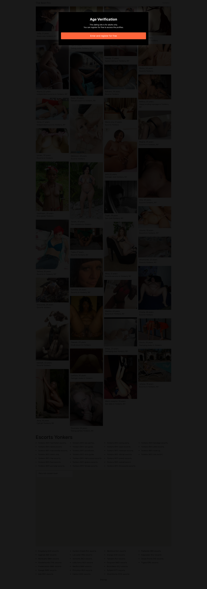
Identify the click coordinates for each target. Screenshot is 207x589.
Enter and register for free (103, 36)
